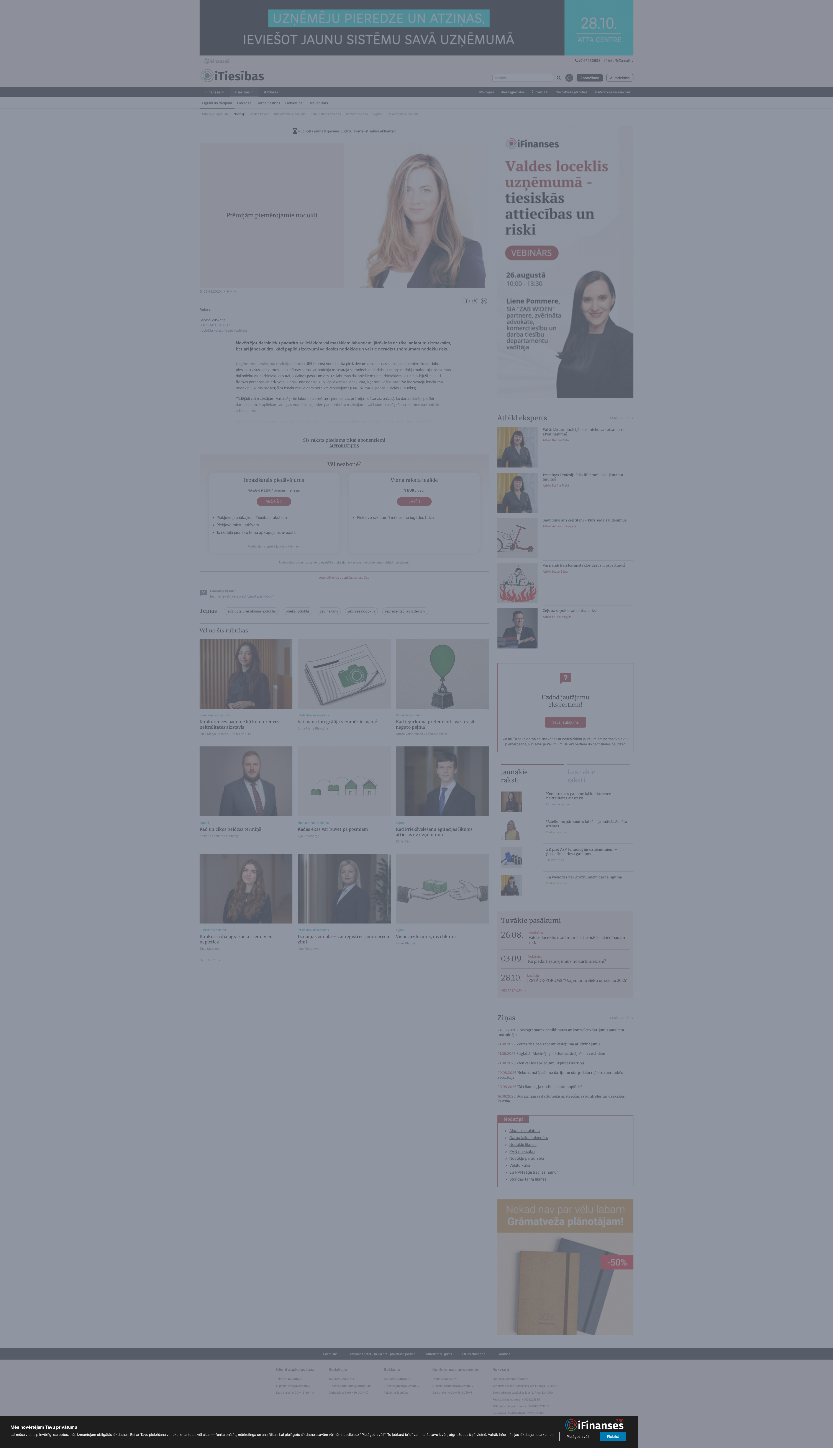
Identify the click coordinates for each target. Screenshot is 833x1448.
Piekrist (613, 1436)
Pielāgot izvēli (578, 1436)
